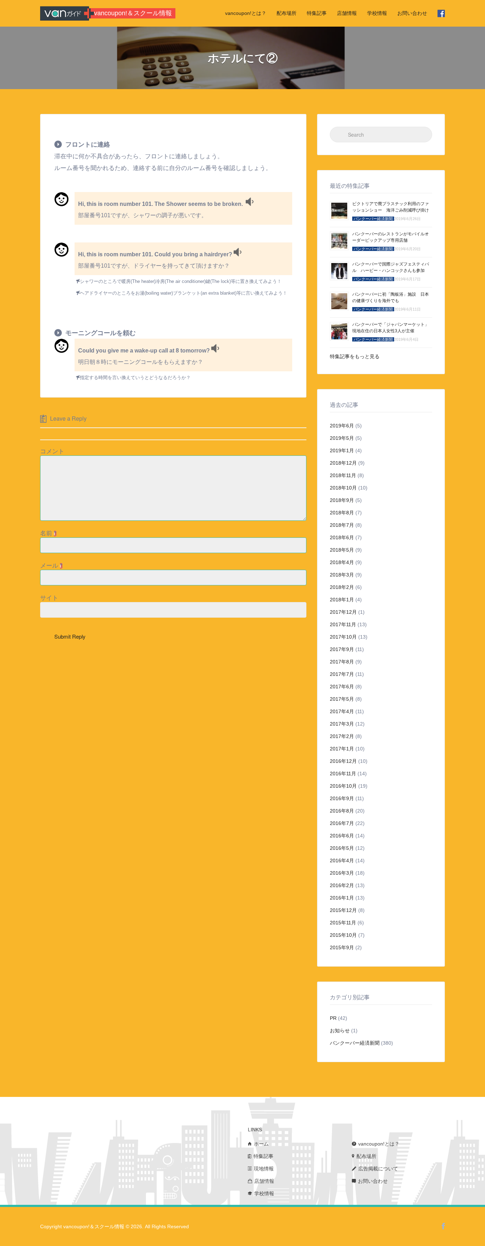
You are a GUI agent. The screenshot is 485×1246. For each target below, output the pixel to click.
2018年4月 (342, 562)
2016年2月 (342, 885)
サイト (49, 598)
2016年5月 (342, 848)
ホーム (261, 1144)
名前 (48, 533)
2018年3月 (342, 575)
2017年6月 (342, 686)
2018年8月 (342, 512)
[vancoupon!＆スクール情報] (64, 13)
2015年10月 (343, 935)
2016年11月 (343, 773)
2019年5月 (342, 438)
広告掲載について (378, 1168)
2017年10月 (343, 637)
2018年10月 (343, 488)
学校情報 (377, 13)
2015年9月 (342, 947)
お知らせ (340, 1030)
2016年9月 (342, 798)
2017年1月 (342, 749)
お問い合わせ (412, 13)
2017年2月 (342, 736)
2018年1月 (342, 599)
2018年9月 (342, 500)
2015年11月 (343, 922)
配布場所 (286, 13)
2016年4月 (342, 860)
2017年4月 (342, 711)
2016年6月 (342, 835)
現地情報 (264, 1168)
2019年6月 (342, 425)
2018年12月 (343, 463)
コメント (52, 451)
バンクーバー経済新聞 (355, 1043)
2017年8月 (342, 662)
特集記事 (317, 13)
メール (51, 565)
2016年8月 (342, 811)
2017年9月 (342, 649)
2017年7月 (342, 674)
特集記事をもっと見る (355, 356)
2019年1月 (342, 450)
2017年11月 (343, 624)
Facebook (443, 1226)
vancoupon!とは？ (245, 13)
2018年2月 (342, 587)
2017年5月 (342, 699)
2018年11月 (343, 475)
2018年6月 (342, 537)
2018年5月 (342, 550)
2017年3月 (342, 724)
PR (333, 1018)
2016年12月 (343, 761)
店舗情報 (347, 13)
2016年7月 (342, 823)
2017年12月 (343, 612)
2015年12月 (343, 910)
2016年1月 (342, 898)
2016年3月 (342, 873)
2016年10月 (343, 786)
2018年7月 (342, 525)
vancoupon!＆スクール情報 (133, 13)
